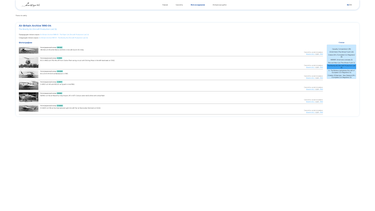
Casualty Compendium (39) (341, 49)
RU (348, 5)
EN (351, 5)
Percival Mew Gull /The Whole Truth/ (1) (341, 63)
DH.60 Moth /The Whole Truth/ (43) (341, 52)
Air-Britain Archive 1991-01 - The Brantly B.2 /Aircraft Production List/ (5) (63, 38)
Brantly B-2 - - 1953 (314, 54)
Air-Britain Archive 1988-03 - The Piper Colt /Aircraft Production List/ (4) (64, 34)
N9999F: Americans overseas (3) (342, 60)
